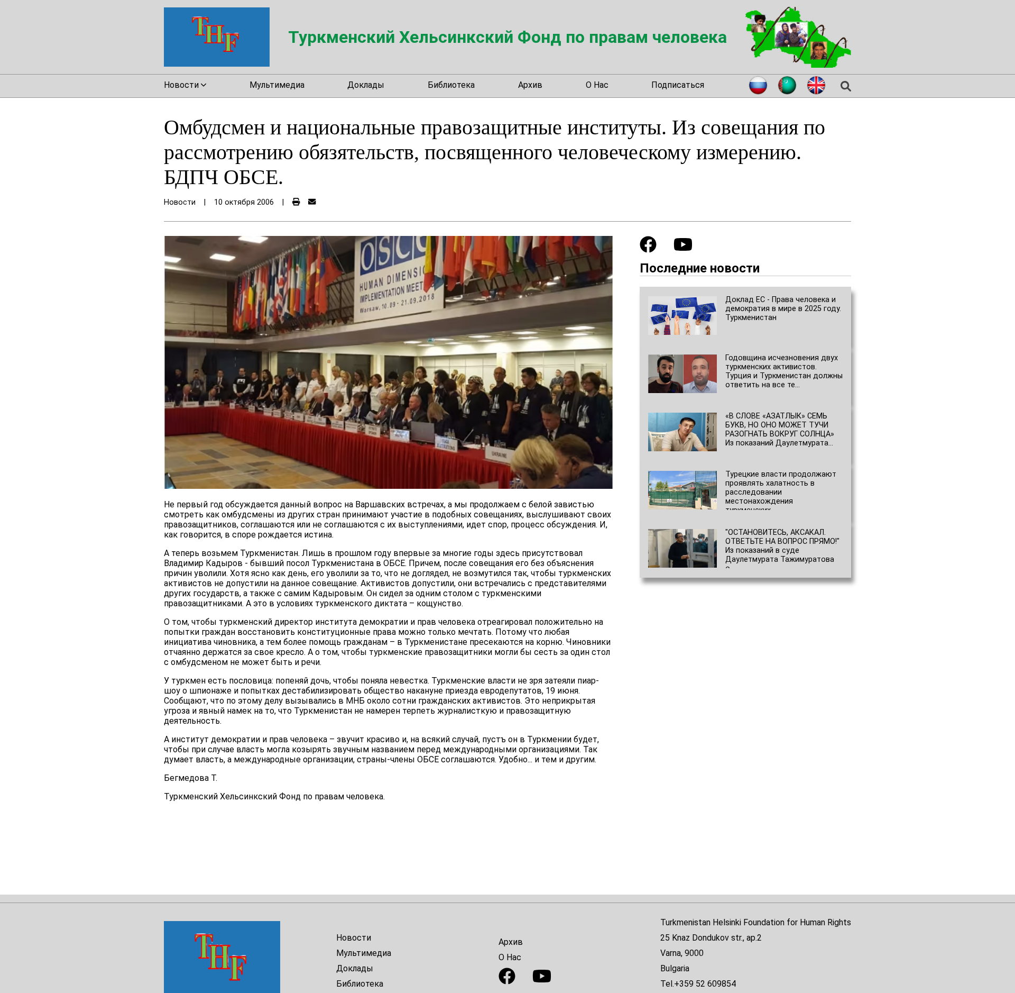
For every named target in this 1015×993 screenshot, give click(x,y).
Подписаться (677, 85)
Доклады (365, 85)
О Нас (597, 85)
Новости (353, 938)
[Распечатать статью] (296, 202)
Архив (530, 85)
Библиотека (451, 85)
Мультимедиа (277, 85)
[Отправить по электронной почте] (312, 202)
